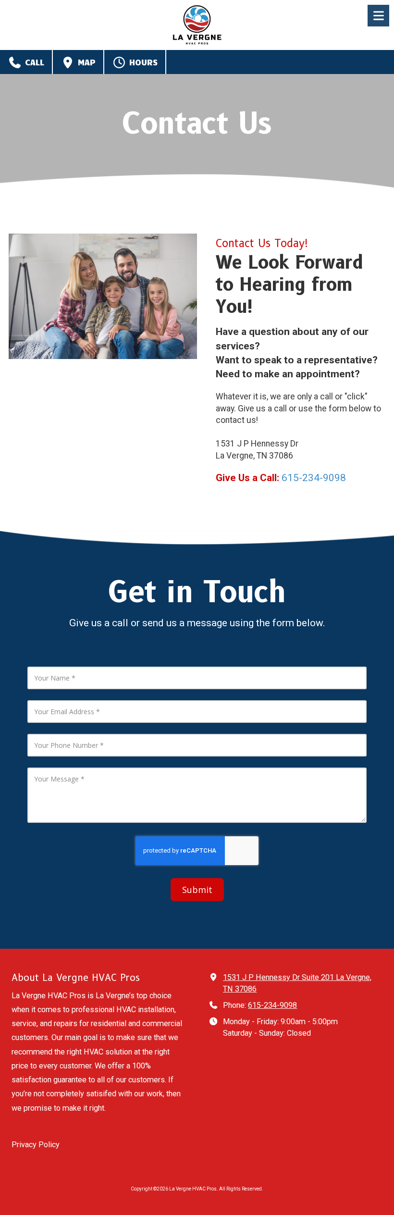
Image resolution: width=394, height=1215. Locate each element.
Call (33, 62)
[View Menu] (378, 15)
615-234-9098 (272, 1005)
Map (85, 62)
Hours (142, 62)
